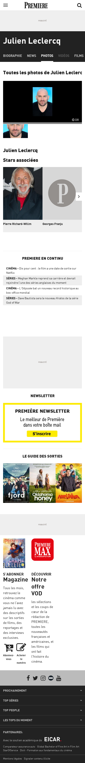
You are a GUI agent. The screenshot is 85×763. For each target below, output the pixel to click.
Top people (11, 710)
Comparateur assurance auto (19, 746)
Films (79, 56)
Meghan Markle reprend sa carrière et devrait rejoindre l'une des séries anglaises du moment (41, 280)
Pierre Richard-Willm (17, 224)
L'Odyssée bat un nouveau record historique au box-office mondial (42, 290)
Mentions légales (12, 758)
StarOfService (10, 750)
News (31, 56)
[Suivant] (79, 196)
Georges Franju (52, 224)
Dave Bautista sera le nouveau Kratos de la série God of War (42, 300)
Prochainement (15, 690)
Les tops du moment (17, 720)
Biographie (12, 56)
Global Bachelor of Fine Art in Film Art (58, 746)
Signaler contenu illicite (37, 758)
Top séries (10, 700)
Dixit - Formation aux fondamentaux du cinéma (46, 750)
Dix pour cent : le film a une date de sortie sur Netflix (41, 270)
